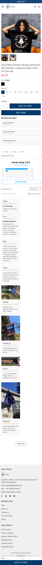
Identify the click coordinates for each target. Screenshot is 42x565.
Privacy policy (6, 529)
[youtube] (10, 496)
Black (8, 80)
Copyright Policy (7, 547)
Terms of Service (7, 533)
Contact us (5, 512)
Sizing (3, 519)
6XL (4, 96)
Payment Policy (6, 543)
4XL (31, 92)
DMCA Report (21, 556)
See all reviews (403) (21, 165)
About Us (4, 509)
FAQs (3, 505)
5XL (37, 92)
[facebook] (2, 496)
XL (15, 92)
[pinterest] (14, 496)
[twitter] (6, 496)
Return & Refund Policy (9, 536)
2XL (20, 92)
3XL (26, 92)
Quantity (4, 101)
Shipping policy (6, 540)
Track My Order (6, 516)
